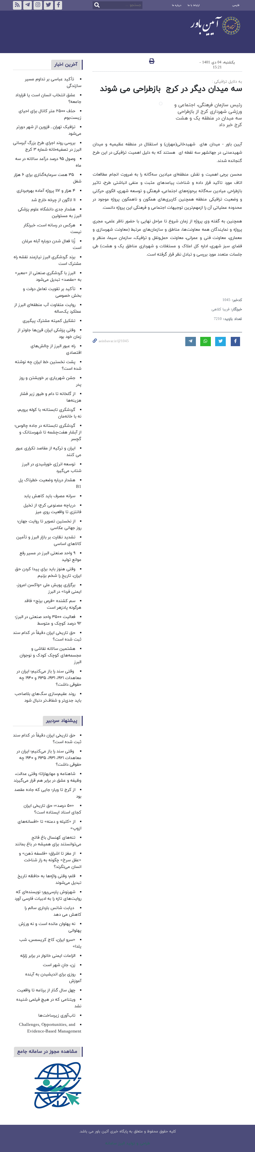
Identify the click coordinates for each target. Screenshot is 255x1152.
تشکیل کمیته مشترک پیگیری (48, 321)
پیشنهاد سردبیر (61, 720)
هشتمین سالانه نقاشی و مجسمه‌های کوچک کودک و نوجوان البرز (50, 655)
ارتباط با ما (194, 5)
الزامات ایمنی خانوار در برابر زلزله (47, 956)
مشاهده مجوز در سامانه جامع (47, 1051)
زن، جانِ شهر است (59, 965)
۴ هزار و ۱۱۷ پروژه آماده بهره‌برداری (46, 191)
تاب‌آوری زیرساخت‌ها (56, 1016)
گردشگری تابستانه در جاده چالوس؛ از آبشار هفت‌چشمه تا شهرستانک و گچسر (48, 432)
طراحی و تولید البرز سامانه (127, 1143)
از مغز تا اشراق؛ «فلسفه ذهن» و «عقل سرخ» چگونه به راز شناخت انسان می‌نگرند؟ (50, 860)
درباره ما (176, 5)
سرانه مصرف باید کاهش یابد (49, 496)
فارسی (235, 5)
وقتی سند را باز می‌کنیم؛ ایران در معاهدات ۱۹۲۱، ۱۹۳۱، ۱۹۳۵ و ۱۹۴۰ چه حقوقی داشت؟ (49, 678)
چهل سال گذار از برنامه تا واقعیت (46, 990)
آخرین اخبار (65, 64)
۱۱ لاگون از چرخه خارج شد (53, 200)
